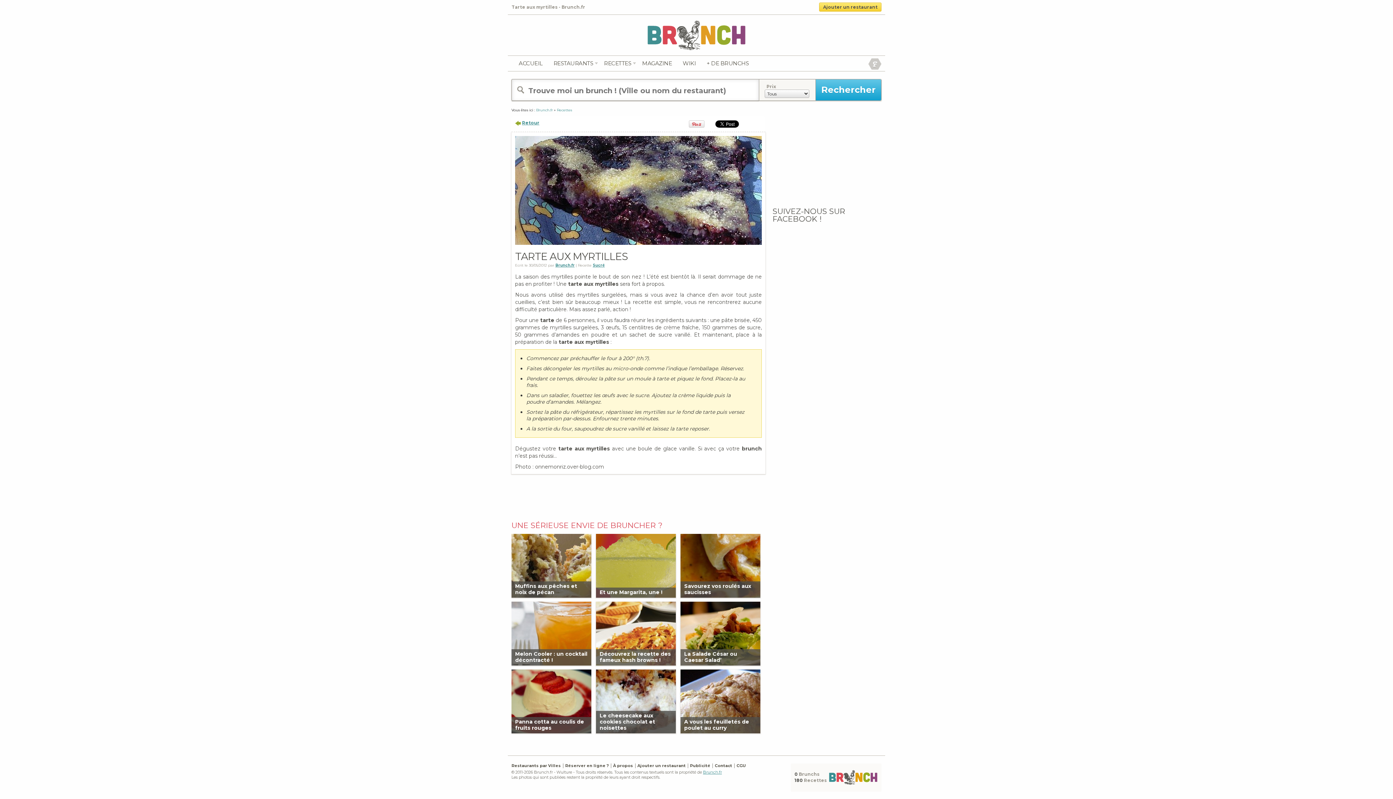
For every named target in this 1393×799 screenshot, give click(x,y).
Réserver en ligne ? (587, 765)
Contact (723, 765)
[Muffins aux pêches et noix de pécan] (551, 565)
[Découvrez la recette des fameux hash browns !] (636, 633)
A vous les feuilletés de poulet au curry (716, 724)
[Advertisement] (638, 495)
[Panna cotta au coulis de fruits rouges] (551, 701)
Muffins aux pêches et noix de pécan (546, 589)
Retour (530, 122)
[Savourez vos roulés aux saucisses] (720, 565)
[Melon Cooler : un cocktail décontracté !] (551, 633)
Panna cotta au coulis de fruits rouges (549, 724)
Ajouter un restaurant (850, 7)
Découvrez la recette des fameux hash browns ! (635, 657)
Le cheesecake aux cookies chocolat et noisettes (627, 721)
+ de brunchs (728, 63)
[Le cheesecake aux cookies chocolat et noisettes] (636, 701)
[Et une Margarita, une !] (636, 565)
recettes (617, 63)
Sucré (599, 265)
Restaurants (573, 63)
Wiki (689, 63)
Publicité (700, 765)
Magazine (657, 63)
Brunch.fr (712, 772)
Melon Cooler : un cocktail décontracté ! (551, 657)
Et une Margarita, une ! (631, 592)
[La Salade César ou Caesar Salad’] (720, 633)
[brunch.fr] (696, 35)
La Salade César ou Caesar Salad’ (710, 657)
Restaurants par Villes (536, 765)
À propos (623, 765)
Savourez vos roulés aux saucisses (717, 589)
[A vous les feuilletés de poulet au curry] (720, 701)
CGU (741, 765)
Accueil (531, 63)
